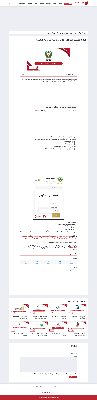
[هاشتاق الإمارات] (81, 3)
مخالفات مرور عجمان (71, 270)
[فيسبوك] (54, 392)
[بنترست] (45, 392)
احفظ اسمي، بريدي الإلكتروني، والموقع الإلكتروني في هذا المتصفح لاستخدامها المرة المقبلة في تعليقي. (53, 373)
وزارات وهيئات (77, 33)
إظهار (23, 74)
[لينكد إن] (47, 392)
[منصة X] (52, 392)
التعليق (75, 356)
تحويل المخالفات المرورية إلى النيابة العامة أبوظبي (59, 236)
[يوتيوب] (50, 392)
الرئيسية (84, 33)
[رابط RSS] (43, 392)
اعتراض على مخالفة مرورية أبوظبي (36, 236)
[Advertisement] (48, 18)
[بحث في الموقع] (10, 3)
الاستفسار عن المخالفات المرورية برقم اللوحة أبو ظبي (39, 238)
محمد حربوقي (79, 43)
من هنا (42, 136)
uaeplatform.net (72, 247)
